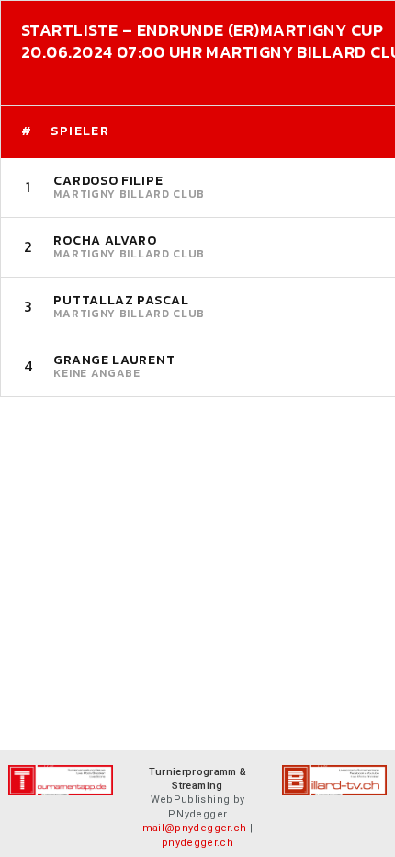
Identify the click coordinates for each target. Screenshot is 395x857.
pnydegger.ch (197, 843)
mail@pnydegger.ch (194, 828)
